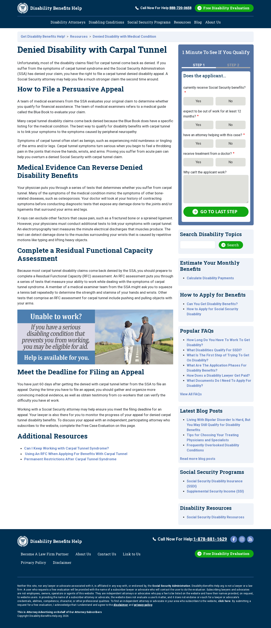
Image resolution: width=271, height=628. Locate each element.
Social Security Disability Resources (215, 517)
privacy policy (143, 604)
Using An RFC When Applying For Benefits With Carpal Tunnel (76, 454)
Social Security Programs (148, 22)
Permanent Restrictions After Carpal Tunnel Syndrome (70, 459)
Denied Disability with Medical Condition (124, 37)
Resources (182, 22)
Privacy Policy (33, 562)
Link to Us (131, 554)
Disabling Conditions (106, 22)
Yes (198, 101)
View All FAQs (191, 394)
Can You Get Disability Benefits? (212, 304)
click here (224, 601)
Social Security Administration (171, 585)
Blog (198, 22)
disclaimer (120, 604)
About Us (213, 22)
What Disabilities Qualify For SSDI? (214, 350)
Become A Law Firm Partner (45, 554)
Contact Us (107, 554)
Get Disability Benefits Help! (43, 37)
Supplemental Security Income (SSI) (215, 491)
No (230, 101)
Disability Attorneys (68, 22)
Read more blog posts (197, 459)
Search (233, 245)
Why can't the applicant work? (205, 172)
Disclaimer (62, 562)
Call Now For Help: (165, 8)
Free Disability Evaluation (226, 8)
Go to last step (218, 211)
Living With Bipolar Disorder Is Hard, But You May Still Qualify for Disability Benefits (218, 425)
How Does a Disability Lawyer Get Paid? (218, 375)
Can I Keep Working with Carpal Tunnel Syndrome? (66, 448)
